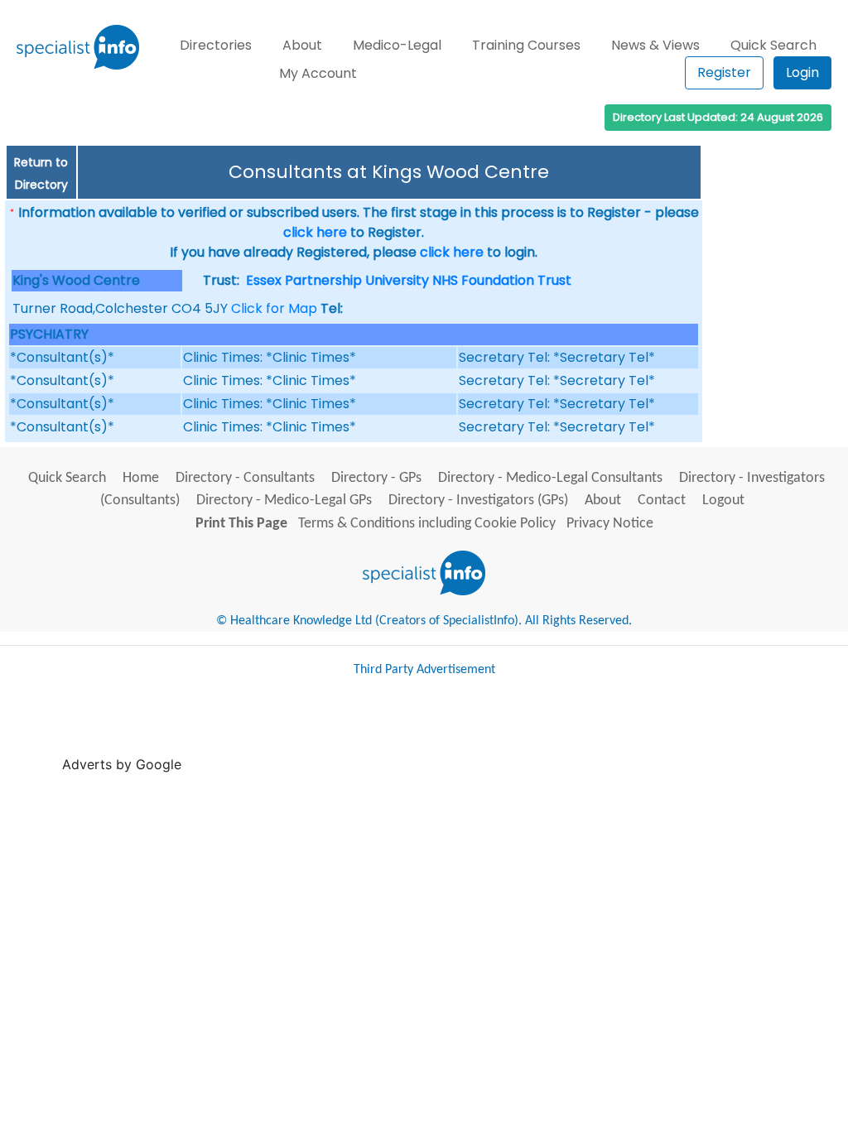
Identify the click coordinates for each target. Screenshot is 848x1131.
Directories (216, 45)
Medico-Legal (397, 45)
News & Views (655, 45)
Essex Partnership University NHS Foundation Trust (408, 280)
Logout (723, 500)
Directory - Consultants (245, 478)
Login (802, 72)
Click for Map (274, 308)
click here (315, 232)
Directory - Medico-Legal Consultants (550, 478)
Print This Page (241, 524)
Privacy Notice (609, 524)
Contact (662, 500)
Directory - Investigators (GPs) (478, 500)
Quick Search (773, 45)
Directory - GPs (376, 478)
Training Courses (526, 45)
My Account (318, 73)
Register (724, 72)
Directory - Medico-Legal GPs (284, 500)
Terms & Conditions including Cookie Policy (427, 524)
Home (141, 478)
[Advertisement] (487, 732)
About (302, 45)
